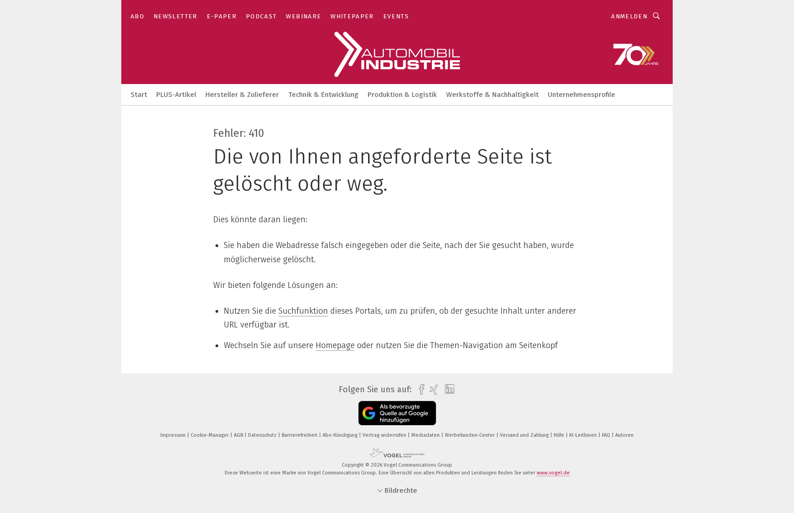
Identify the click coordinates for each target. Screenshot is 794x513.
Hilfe (560, 435)
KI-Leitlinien (583, 435)
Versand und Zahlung (525, 435)
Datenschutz (263, 435)
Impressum (173, 435)
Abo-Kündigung (341, 435)
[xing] (431, 389)
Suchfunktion (303, 311)
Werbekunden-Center (470, 435)
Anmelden (629, 16)
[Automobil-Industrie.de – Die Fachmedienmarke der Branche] (138, 94)
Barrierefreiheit (300, 435)
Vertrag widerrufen (385, 435)
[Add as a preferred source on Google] (397, 413)
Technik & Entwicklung (323, 94)
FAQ (607, 435)
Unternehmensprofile (581, 94)
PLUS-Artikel (176, 94)
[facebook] (419, 390)
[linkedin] (447, 389)
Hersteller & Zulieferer (242, 94)
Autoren (624, 435)
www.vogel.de (553, 473)
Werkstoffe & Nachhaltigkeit (492, 94)
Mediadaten (426, 435)
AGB (239, 435)
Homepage (335, 345)
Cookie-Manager (210, 435)
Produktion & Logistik (402, 94)
